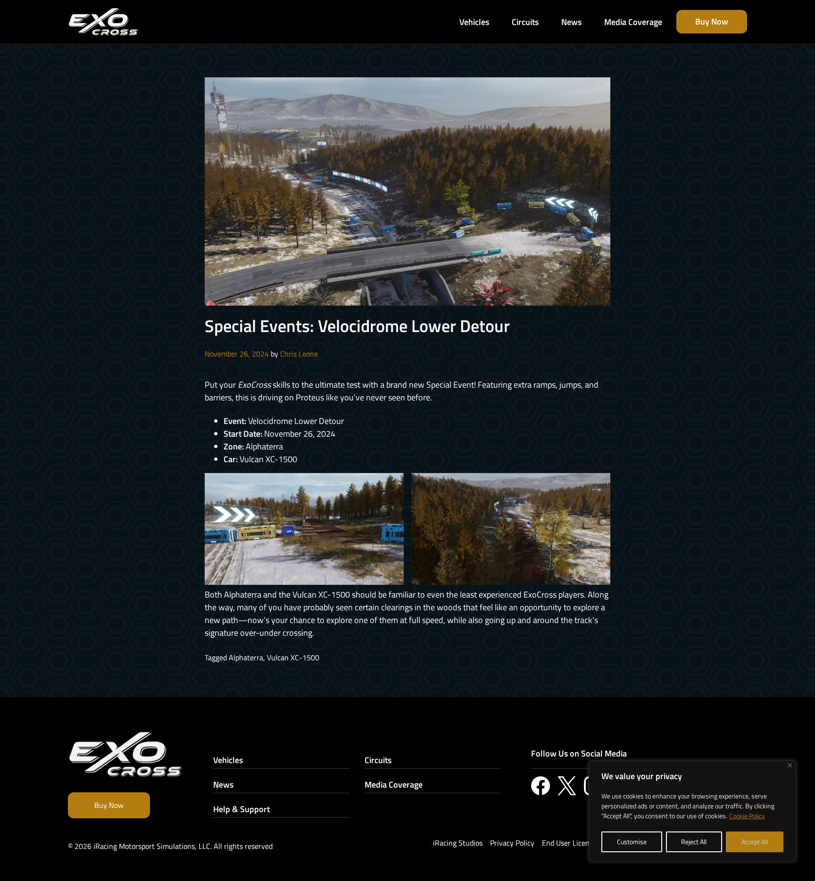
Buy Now (109, 805)
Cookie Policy (747, 816)
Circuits (378, 760)
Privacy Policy (512, 842)
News (223, 784)
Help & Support (241, 809)
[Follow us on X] (566, 785)
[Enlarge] (391, 485)
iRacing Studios (457, 842)
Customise (632, 842)
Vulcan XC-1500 (293, 657)
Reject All (694, 842)
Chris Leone (299, 353)
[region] (692, 811)
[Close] (790, 765)
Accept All (754, 842)
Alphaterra (246, 657)
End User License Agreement (588, 842)
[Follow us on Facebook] (540, 785)
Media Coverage (394, 784)
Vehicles (228, 760)
